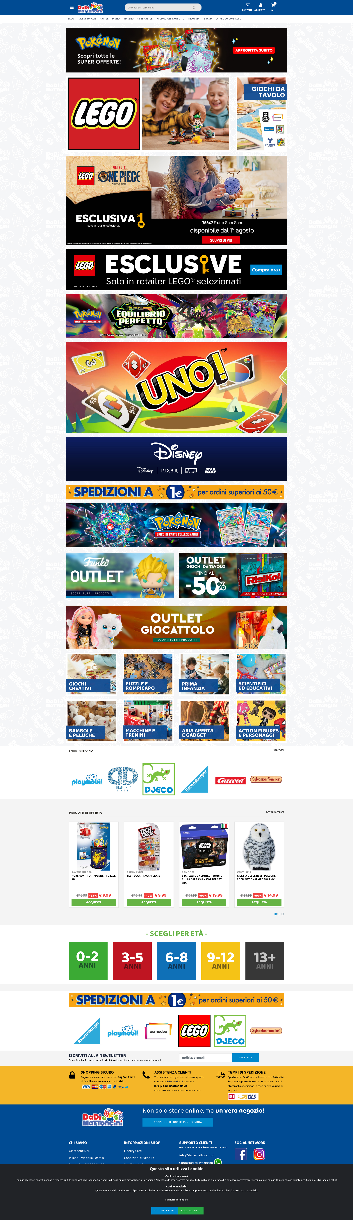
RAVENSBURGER (87, 19)
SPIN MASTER (145, 19)
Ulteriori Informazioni (176, 1200)
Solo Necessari (164, 1210)
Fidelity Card (133, 1151)
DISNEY (116, 19)
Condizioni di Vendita (139, 1158)
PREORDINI (194, 19)
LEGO (71, 19)
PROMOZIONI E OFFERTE (170, 19)
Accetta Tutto (191, 1211)
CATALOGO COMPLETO (228, 19)
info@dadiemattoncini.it (196, 1155)
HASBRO (129, 19)
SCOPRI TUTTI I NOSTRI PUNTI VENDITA (178, 1122)
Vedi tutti (279, 750)
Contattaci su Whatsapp (196, 1163)
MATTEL (104, 19)
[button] (275, 7)
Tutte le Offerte (275, 812)
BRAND (208, 19)
